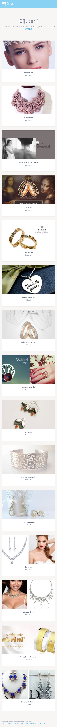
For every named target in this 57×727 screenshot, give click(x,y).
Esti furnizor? (7, 723)
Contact (33, 723)
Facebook (42, 723)
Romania (28, 29)
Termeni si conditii (21, 723)
